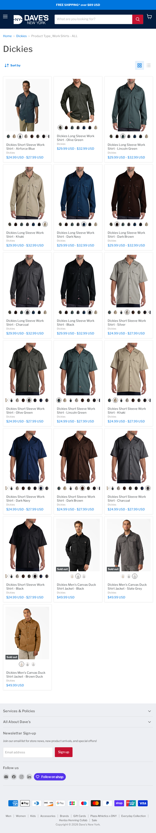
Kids (33, 816)
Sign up (63, 752)
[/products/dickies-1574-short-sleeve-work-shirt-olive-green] (27, 369)
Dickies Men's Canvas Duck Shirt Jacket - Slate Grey (127, 587)
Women (21, 816)
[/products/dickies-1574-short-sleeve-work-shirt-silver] (129, 281)
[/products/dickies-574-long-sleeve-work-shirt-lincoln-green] (129, 105)
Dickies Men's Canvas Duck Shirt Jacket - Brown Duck (25, 675)
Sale (94, 820)
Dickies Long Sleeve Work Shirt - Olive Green (75, 138)
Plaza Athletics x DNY (103, 816)
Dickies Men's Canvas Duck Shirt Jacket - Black (76, 587)
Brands (64, 816)
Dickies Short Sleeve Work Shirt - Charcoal (127, 499)
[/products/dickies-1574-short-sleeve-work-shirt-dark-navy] (27, 457)
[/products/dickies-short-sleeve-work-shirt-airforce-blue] (27, 105)
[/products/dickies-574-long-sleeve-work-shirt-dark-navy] (78, 193)
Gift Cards (79, 816)
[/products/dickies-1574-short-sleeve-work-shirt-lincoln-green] (78, 369)
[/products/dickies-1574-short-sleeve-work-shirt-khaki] (129, 369)
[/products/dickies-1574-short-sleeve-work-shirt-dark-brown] (78, 457)
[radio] (8, 136)
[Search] (137, 19)
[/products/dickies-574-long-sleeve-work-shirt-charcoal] (27, 281)
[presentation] (47, 136)
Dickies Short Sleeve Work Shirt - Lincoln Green (76, 411)
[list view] (148, 65)
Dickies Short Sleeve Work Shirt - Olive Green (25, 411)
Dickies (21, 36)
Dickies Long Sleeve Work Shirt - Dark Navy (75, 235)
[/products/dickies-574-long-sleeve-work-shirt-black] (78, 281)
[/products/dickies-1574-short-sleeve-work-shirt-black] (27, 545)
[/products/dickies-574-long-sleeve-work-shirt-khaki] (27, 193)
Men (8, 816)
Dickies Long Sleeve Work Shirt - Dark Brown (126, 235)
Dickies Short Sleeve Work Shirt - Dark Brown (76, 499)
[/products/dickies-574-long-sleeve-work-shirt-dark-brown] (129, 193)
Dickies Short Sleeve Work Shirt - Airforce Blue (25, 147)
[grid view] (139, 65)
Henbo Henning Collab (73, 820)
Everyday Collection (133, 816)
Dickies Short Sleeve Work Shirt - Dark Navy (25, 499)
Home (7, 36)
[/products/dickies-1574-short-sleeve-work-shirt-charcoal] (129, 457)
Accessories (47, 816)
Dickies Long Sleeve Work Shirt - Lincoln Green (126, 147)
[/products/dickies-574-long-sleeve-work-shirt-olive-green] (78, 101)
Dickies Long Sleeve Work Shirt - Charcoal (25, 323)
